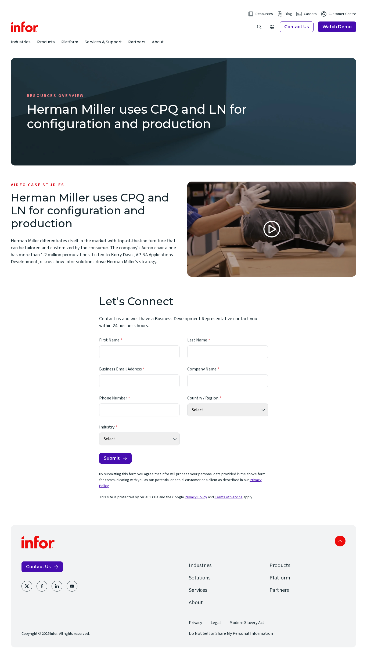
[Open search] (259, 26)
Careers (310, 14)
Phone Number (113, 398)
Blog (288, 14)
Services (198, 590)
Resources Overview (55, 96)
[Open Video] (271, 229)
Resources (264, 14)
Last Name (197, 340)
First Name (109, 340)
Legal (216, 623)
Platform (69, 41)
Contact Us (296, 26)
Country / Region (202, 398)
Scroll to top (340, 541)
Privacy (195, 623)
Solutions (199, 578)
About (158, 41)
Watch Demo (337, 26)
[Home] (24, 26)
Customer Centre (342, 14)
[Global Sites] (272, 26)
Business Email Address (120, 369)
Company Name (202, 369)
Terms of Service (229, 497)
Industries (21, 41)
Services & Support (103, 41)
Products (46, 41)
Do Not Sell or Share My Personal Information (231, 633)
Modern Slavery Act (246, 623)
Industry (106, 427)
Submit (112, 458)
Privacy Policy (196, 497)
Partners (136, 41)
